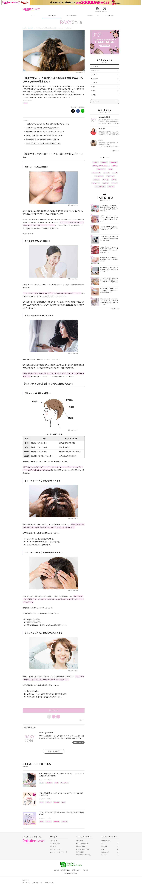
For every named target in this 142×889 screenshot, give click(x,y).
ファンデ (114, 183)
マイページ (53, 846)
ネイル (93, 87)
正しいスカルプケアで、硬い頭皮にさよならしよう (43, 143)
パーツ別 (105, 179)
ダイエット (96, 183)
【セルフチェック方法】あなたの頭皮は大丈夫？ (43, 128)
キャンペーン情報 (71, 15)
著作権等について (76, 870)
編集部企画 (49, 783)
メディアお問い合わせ (82, 843)
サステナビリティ (49, 882)
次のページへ (53, 710)
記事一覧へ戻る (53, 751)
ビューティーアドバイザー (57, 852)
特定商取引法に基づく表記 (83, 855)
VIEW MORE (115, 151)
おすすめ (49, 802)
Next (81, 720)
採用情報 (85, 870)
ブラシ (63, 802)
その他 (93, 95)
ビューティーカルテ (55, 849)
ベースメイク (95, 70)
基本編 (56, 783)
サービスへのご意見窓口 (83, 849)
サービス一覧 (26, 882)
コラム (93, 91)
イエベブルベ (110, 176)
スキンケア (94, 66)
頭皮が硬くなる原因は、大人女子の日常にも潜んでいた (45, 131)
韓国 (110, 169)
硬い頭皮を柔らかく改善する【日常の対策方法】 (43, 139)
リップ (115, 172)
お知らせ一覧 (79, 840)
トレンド (106, 172)
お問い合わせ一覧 (37, 882)
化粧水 (114, 179)
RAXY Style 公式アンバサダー (100, 166)
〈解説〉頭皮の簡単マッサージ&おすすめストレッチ (44, 135)
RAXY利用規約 (80, 852)
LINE (102, 849)
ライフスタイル (64, 783)
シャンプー (64, 821)
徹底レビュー (101, 169)
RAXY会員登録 (105, 840)
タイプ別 (111, 186)
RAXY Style (51, 15)
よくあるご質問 (109, 15)
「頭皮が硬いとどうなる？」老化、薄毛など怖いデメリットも (47, 124)
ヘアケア (30, 100)
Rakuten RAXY (31, 9)
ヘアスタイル (99, 176)
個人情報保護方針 (65, 870)
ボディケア (94, 79)
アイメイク (94, 75)
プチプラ (96, 179)
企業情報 (56, 870)
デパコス (105, 183)
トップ (32, 15)
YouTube (103, 855)
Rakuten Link (105, 852)
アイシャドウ (96, 172)
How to (25, 103)
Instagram (104, 846)
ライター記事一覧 (78, 742)
